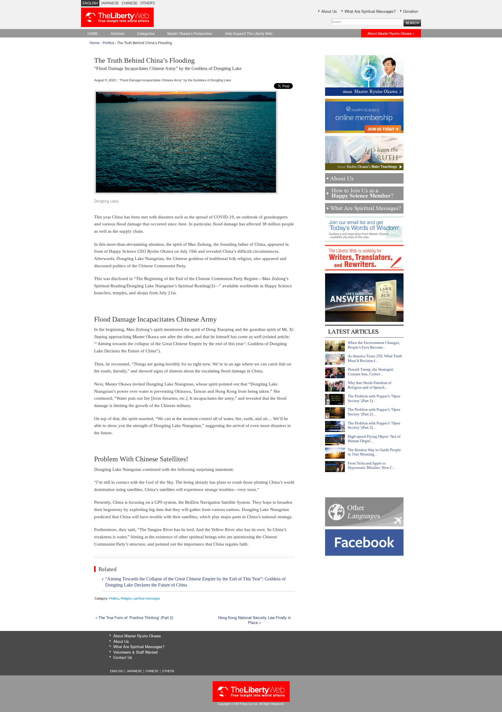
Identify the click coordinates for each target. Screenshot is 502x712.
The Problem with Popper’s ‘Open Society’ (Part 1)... (374, 398)
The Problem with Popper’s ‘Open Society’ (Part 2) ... (374, 411)
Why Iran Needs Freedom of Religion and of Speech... (369, 385)
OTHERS (147, 3)
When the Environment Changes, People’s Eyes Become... (374, 344)
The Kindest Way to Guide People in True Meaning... (374, 452)
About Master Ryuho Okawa (137, 636)
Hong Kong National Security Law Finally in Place (254, 620)
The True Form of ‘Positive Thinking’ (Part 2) (135, 617)
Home (94, 42)
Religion (126, 598)
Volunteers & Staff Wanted (135, 652)
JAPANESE (110, 3)
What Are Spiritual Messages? (370, 11)
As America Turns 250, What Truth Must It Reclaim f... (375, 358)
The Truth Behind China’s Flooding (167, 64)
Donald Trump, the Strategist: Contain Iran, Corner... (371, 371)
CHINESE (129, 3)
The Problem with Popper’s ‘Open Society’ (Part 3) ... (374, 425)
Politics (108, 42)
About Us (329, 11)
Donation (410, 11)
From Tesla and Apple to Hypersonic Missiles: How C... (371, 465)
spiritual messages (147, 598)
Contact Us (122, 657)
